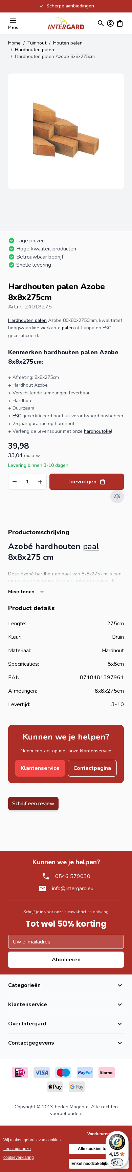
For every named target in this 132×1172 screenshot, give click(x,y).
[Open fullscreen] (66, 131)
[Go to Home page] (66, 23)
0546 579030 (72, 876)
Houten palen (68, 43)
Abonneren (66, 959)
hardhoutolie (97, 431)
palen (68, 328)
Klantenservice (40, 768)
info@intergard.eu (72, 888)
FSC (17, 416)
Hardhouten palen (34, 50)
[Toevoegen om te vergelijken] (117, 496)
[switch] (117, 1162)
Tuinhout (36, 43)
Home (14, 43)
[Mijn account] (110, 23)
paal (91, 546)
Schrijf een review (33, 803)
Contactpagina (92, 768)
